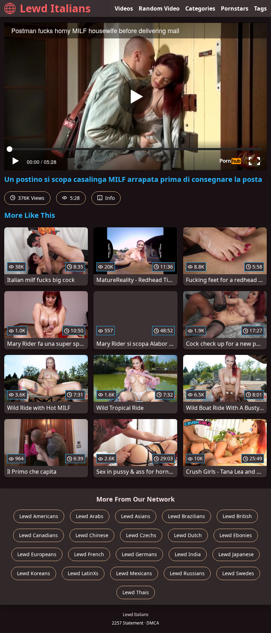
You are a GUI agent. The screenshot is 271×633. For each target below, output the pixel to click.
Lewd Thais (135, 592)
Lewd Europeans (36, 554)
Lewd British (237, 516)
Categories (200, 8)
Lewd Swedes (238, 573)
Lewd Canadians (38, 535)
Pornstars (234, 8)
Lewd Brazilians (186, 516)
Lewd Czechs (141, 535)
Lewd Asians (135, 516)
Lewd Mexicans (134, 573)
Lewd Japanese (236, 554)
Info (109, 198)
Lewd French (89, 554)
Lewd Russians (187, 573)
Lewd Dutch (188, 535)
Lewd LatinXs (83, 573)
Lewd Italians (55, 8)
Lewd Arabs (89, 516)
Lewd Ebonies (235, 535)
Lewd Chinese (92, 535)
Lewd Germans (139, 554)
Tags (260, 8)
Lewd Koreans (33, 573)
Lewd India (188, 554)
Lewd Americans (38, 516)
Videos (124, 8)
